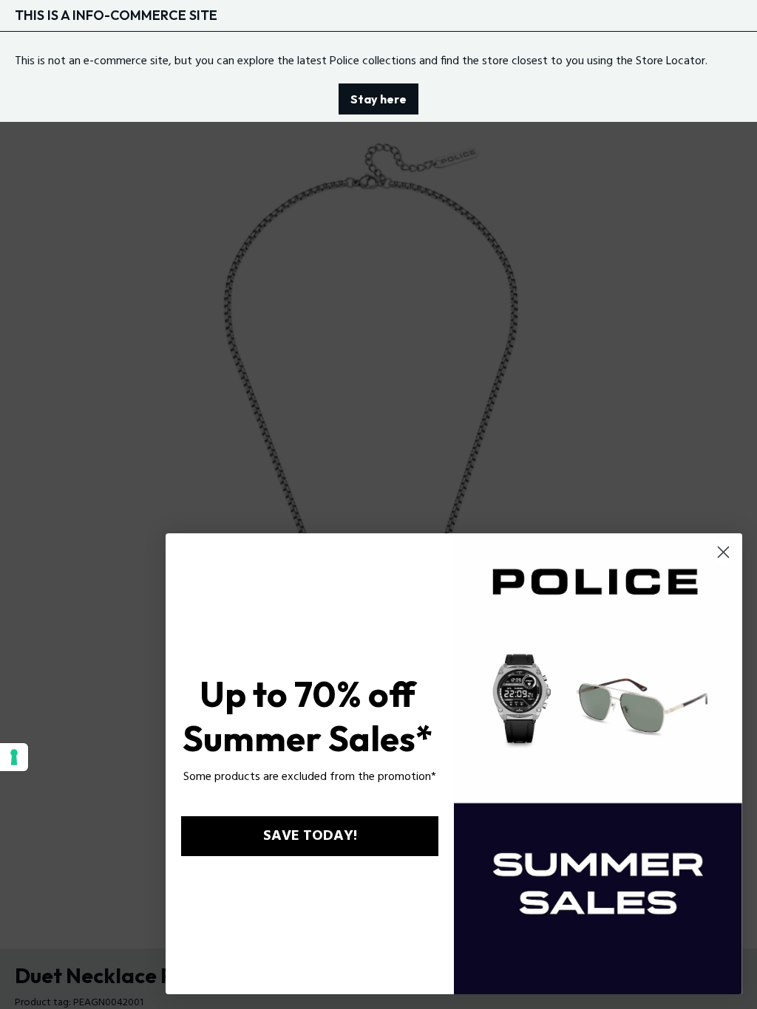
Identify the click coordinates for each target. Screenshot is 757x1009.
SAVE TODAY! (310, 836)
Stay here (378, 99)
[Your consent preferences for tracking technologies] (14, 757)
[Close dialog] (723, 552)
